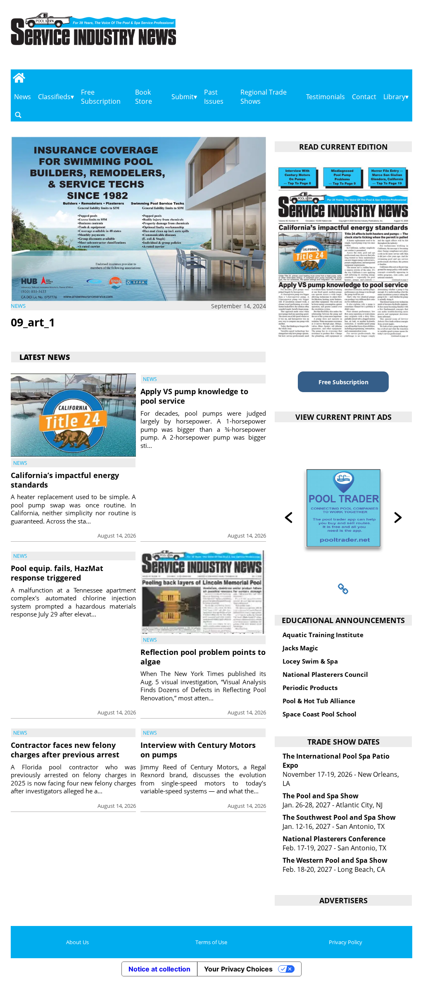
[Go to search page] (18, 114)
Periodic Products (310, 687)
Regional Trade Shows (263, 97)
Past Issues (213, 97)
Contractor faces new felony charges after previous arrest (65, 749)
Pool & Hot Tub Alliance (319, 701)
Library (394, 96)
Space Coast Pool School (319, 714)
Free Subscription (101, 97)
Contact (364, 96)
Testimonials (325, 96)
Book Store (143, 97)
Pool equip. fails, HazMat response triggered (57, 573)
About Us (77, 942)
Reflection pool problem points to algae (203, 656)
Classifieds (54, 96)
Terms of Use (211, 942)
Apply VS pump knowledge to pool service (194, 396)
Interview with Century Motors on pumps (198, 749)
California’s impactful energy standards (65, 480)
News (22, 96)
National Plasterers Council (325, 674)
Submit (182, 96)
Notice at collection (159, 969)
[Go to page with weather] (354, 37)
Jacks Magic (300, 648)
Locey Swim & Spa (310, 661)
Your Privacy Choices (238, 969)
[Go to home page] (19, 78)
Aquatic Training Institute (323, 635)
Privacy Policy (345, 942)
